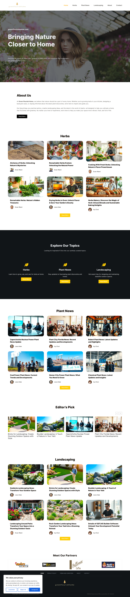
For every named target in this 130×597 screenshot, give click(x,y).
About (110, 5)
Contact (119, 5)
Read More (22, 116)
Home (66, 5)
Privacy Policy (51, 573)
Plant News (85, 5)
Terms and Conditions (66, 573)
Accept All (35, 589)
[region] (23, 584)
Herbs (74, 5)
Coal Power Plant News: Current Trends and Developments (108, 435)
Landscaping (98, 5)
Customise (11, 589)
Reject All (23, 589)
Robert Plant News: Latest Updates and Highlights (77, 435)
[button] (120, 413)
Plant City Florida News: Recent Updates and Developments (50, 435)
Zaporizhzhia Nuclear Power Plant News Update (20, 435)
